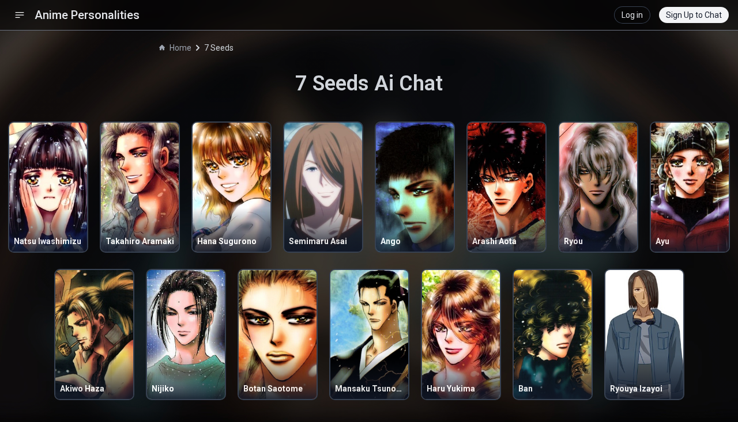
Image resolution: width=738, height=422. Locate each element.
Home (180, 47)
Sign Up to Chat (694, 15)
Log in (632, 15)
